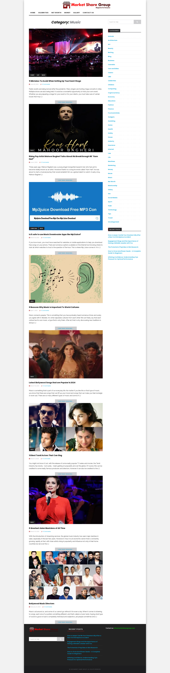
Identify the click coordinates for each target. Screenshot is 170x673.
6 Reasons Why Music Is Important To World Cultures (54, 307)
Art (109, 44)
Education (111, 101)
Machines (111, 161)
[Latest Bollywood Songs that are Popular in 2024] (66, 354)
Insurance (111, 145)
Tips (109, 214)
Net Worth (56, 13)
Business (111, 60)
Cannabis (111, 65)
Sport (110, 202)
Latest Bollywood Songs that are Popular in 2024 (52, 382)
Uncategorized (113, 222)
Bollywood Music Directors (41, 603)
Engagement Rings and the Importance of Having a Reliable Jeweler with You (123, 242)
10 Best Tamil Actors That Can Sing (45, 455)
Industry (111, 141)
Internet (111, 149)
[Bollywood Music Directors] (66, 575)
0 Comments (46, 84)
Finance (111, 109)
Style (110, 206)
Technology (112, 210)
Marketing (111, 165)
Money (67, 13)
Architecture (112, 40)
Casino (110, 73)
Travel (110, 218)
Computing (33, 228)
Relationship (112, 186)
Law (109, 153)
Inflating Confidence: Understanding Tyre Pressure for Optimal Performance (123, 258)
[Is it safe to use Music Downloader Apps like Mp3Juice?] (66, 206)
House (110, 137)
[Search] (137, 22)
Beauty (110, 48)
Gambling (111, 121)
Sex (109, 194)
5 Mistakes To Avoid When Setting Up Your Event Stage (55, 81)
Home (32, 13)
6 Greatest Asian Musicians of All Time (47, 528)
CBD (109, 77)
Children (111, 85)
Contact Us (88, 13)
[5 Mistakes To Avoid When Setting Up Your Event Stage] (66, 52)
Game (110, 125)
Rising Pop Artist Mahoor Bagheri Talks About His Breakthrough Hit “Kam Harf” (63, 157)
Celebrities (43, 13)
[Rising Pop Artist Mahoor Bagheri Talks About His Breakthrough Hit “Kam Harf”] (66, 128)
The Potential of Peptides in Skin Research (123, 247)
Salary (76, 13)
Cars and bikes (113, 69)
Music (43, 75)
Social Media (112, 198)
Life (38, 75)
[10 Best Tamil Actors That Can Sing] (66, 427)
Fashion (111, 105)
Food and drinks (114, 113)
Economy (111, 97)
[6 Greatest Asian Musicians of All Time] (66, 500)
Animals (111, 36)
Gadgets (111, 117)
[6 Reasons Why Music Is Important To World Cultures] (66, 279)
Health (110, 129)
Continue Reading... (66, 102)
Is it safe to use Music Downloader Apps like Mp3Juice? (55, 234)
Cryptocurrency (114, 93)
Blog (109, 56)
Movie (110, 173)
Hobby (32, 75)
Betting (110, 52)
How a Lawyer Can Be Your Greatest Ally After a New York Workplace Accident (124, 236)
